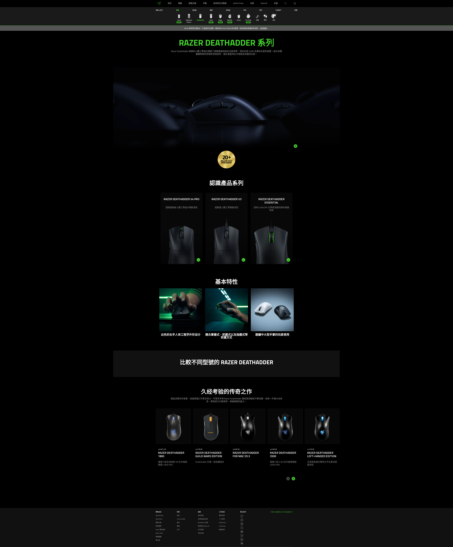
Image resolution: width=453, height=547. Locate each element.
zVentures (222, 526)
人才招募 (222, 519)
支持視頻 (201, 529)
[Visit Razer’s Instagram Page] (241, 520)
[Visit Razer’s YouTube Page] (241, 531)
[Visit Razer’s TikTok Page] (241, 535)
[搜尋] (285, 3)
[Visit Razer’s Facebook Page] (241, 516)
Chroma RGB (181, 519)
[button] (294, 3)
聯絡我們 (222, 529)
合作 (178, 529)
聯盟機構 (158, 537)
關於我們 (222, 515)
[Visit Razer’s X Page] (241, 527)
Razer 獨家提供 (160, 529)
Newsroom (222, 522)
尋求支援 (201, 515)
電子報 (158, 540)
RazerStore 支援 (203, 522)
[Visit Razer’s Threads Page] (241, 524)
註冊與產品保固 (203, 519)
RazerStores (159, 515)
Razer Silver (159, 533)
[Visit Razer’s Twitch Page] (241, 539)
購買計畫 (158, 522)
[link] (159, 3)
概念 (178, 522)
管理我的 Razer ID (203, 526)
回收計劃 (201, 533)
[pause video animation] (295, 146)
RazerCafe (159, 519)
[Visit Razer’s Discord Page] (241, 543)
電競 (178, 526)
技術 (178, 515)
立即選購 (264, 28)
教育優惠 (158, 526)
